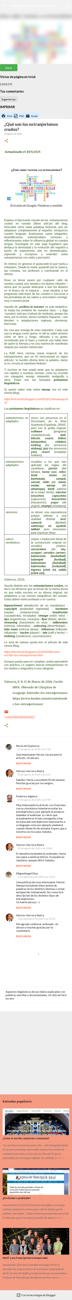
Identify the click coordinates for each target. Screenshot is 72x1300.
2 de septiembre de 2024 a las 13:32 (36, 918)
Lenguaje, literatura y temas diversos (34, 5)
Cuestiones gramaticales (20, 717)
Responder (23, 763)
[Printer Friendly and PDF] (19, 118)
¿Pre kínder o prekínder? (17, 1198)
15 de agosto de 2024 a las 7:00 (34, 749)
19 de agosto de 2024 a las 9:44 (34, 799)
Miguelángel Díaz (27, 873)
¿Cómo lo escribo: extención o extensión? (26, 1138)
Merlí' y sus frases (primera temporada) (25, 1258)
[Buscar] (67, 5)
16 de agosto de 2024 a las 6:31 (34, 774)
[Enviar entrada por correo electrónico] (6, 713)
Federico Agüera (26, 796)
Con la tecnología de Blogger (38, 1295)
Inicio (8, 67)
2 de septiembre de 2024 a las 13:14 (36, 876)
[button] (6, 141)
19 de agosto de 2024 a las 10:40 (34, 848)
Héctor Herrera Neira (30, 771)
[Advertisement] (36, 1053)
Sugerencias (8, 99)
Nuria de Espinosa (27, 745)
